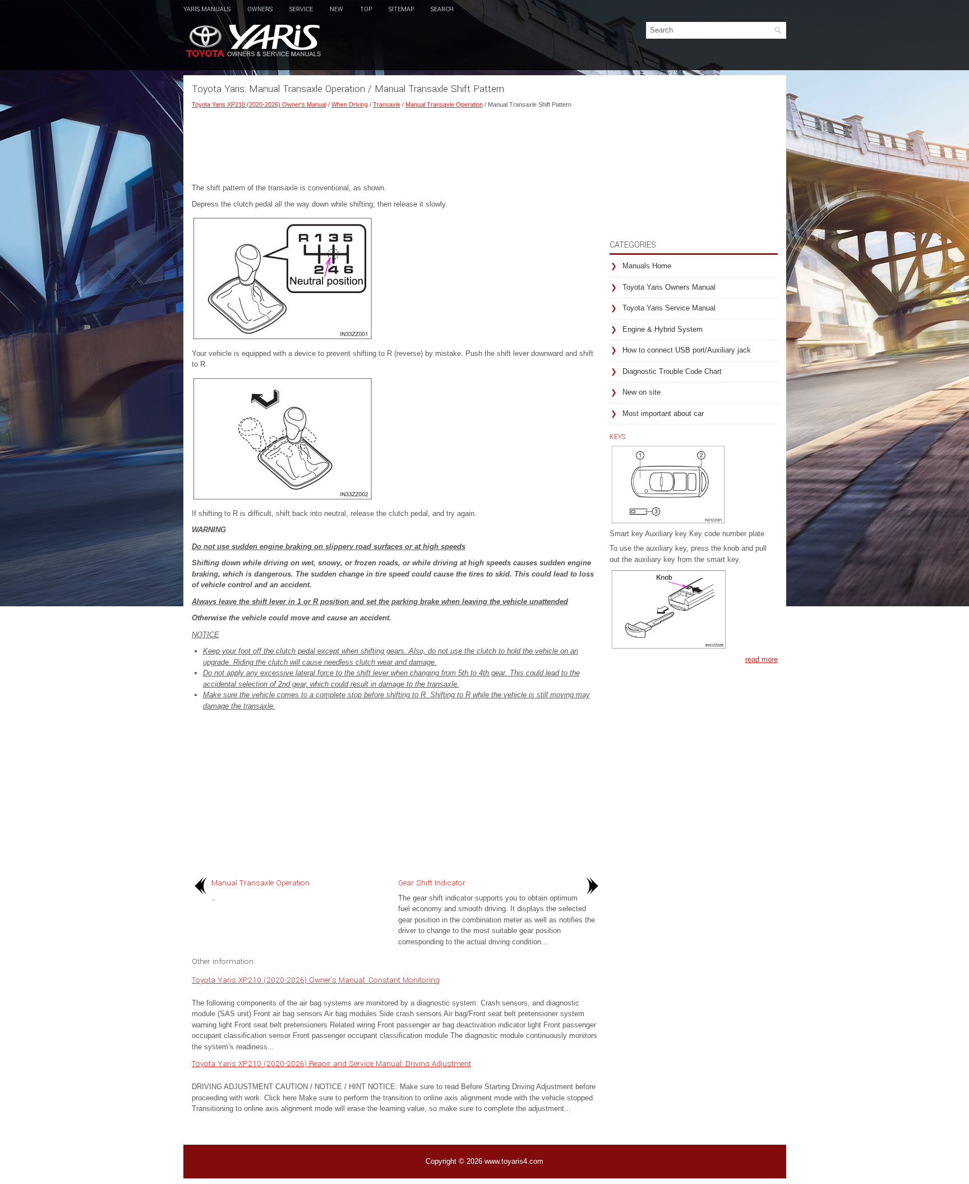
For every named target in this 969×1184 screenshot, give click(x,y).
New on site (641, 392)
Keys (618, 437)
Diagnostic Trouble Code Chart (672, 371)
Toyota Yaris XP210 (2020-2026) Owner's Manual (259, 104)
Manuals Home (646, 266)
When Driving (349, 104)
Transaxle (386, 104)
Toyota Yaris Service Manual (669, 308)
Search (442, 9)
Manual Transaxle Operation (444, 104)
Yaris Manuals (206, 9)
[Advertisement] (396, 143)
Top (366, 9)
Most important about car (663, 413)
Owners (260, 9)
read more (761, 659)
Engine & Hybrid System (662, 329)
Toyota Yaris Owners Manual (669, 287)
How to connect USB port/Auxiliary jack (686, 350)
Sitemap (401, 9)
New (336, 9)
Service (301, 9)
